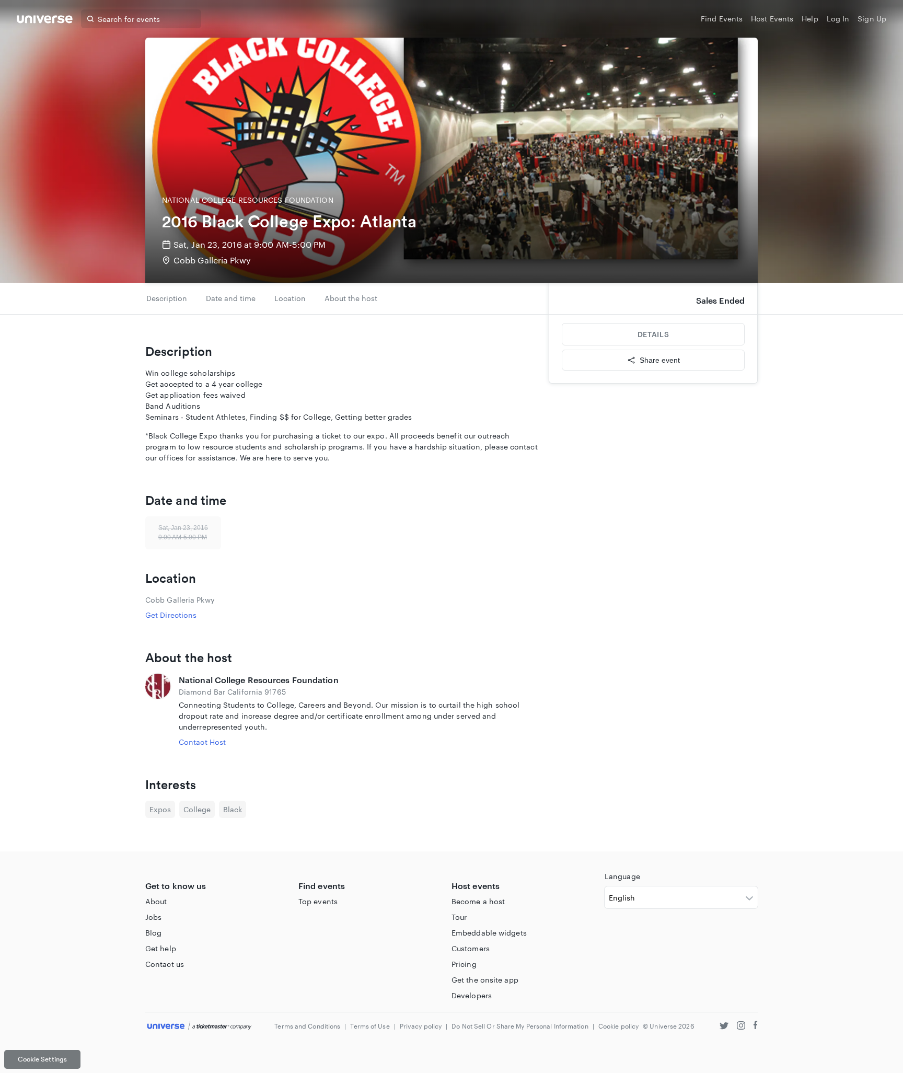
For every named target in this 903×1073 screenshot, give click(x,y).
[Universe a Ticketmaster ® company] (199, 1026)
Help (810, 18)
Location (290, 298)
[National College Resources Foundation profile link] (157, 710)
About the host (351, 298)
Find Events (722, 18)
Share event (660, 360)
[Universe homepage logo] (45, 20)
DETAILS (653, 334)
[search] (90, 19)
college (197, 809)
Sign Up (872, 18)
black (232, 809)
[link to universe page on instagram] (741, 1026)
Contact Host (202, 741)
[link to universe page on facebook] (756, 1026)
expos (160, 809)
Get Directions (170, 614)
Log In (838, 18)
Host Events (772, 18)
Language (622, 876)
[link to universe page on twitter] (724, 1026)
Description (166, 298)
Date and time (231, 298)
